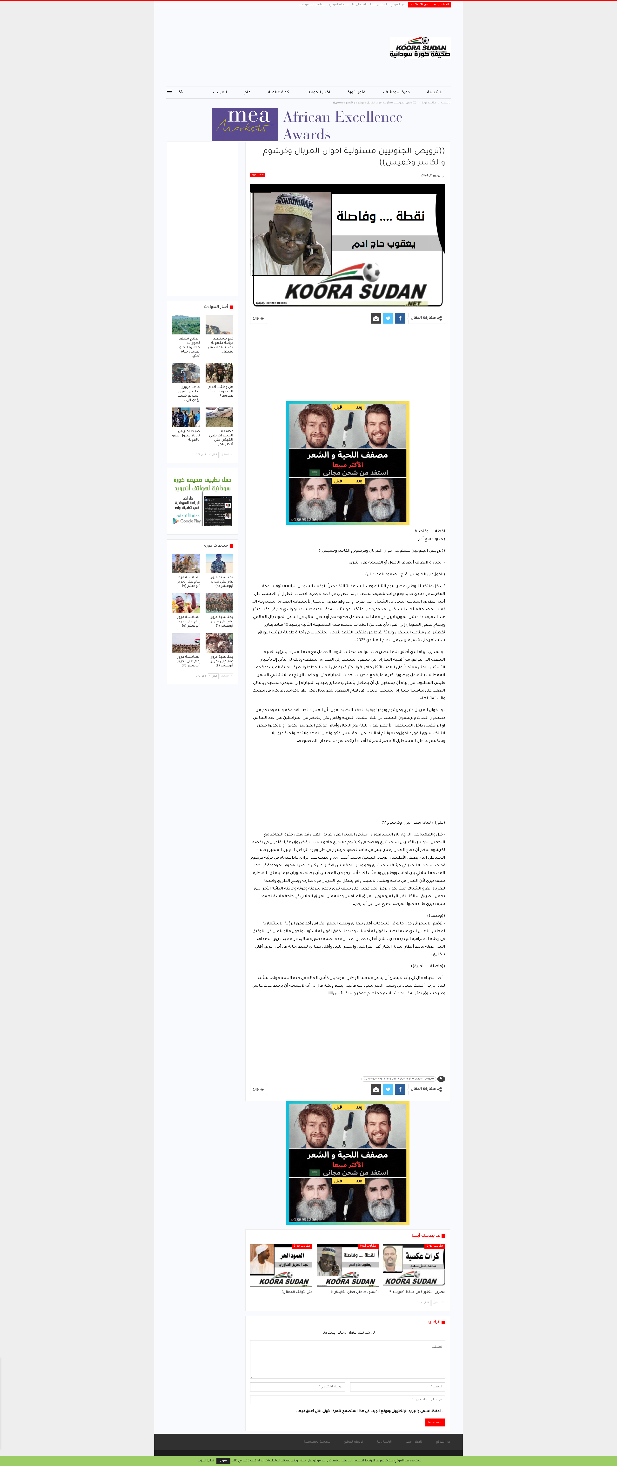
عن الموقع (397, 5)
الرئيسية (435, 92)
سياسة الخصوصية (312, 5)
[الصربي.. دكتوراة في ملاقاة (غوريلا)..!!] (414, 1265)
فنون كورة (356, 92)
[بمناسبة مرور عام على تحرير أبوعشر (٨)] (220, 563)
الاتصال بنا (359, 5)
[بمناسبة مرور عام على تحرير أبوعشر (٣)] (186, 643)
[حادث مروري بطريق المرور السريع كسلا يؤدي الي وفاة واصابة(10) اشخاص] (186, 373)
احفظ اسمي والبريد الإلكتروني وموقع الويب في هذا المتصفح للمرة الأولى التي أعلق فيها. (368, 1411)
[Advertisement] (260, 48)
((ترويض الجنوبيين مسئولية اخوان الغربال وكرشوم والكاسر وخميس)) (399, 1079)
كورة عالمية (278, 92)
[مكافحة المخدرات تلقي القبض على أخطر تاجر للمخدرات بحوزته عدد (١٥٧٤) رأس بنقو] (220, 417)
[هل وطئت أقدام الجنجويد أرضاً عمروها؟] (220, 373)
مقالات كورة (258, 175)
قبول (223, 1461)
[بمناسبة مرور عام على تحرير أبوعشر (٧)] (186, 563)
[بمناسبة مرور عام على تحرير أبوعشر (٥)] (186, 603)
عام (247, 92)
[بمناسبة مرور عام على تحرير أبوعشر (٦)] (220, 603)
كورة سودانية (398, 92)
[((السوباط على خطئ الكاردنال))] (348, 1265)
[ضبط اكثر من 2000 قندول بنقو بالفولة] (186, 417)
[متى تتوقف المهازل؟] (281, 1265)
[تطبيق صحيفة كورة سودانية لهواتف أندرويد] (202, 501)
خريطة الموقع (339, 5)
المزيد (221, 92)
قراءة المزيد (206, 1461)
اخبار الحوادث (318, 92)
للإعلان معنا (378, 5)
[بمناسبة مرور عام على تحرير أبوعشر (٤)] (220, 643)
